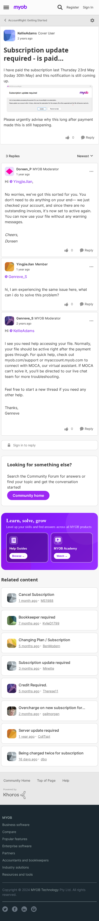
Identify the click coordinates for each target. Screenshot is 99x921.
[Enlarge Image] (49, 98)
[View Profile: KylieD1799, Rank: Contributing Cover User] (11, 620)
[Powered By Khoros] (49, 794)
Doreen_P (24, 169)
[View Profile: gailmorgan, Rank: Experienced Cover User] (11, 711)
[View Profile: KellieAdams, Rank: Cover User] (9, 35)
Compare (9, 832)
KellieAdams (27, 33)
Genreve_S (18, 276)
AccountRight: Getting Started (27, 20)
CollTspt (44, 736)
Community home (28, 495)
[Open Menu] (92, 20)
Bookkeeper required (37, 617)
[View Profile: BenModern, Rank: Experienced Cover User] (11, 643)
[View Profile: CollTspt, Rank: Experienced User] (11, 733)
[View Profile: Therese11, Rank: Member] (11, 688)
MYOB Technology (45, 890)
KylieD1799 (51, 623)
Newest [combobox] (85, 156)
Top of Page (46, 780)
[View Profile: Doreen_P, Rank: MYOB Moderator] (9, 171)
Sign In (88, 7)
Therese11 (50, 691)
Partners (8, 853)
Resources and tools (17, 874)
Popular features (14, 839)
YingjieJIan (22, 181)
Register (73, 7)
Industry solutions (15, 867)
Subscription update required (44, 662)
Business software (15, 825)
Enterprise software (17, 846)
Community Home (16, 780)
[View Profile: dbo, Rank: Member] (11, 756)
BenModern (51, 646)
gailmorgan (51, 714)
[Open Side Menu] (6, 7)
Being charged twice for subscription (51, 753)
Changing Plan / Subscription (44, 640)
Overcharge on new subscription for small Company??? (50, 707)
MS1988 (47, 600)
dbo (44, 759)
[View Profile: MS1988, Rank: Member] (11, 597)
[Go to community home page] (20, 7)
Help (65, 780)
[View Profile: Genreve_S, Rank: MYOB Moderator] (9, 320)
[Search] (60, 7)
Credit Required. (33, 685)
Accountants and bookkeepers (25, 860)
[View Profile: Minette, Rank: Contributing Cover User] (11, 666)
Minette (48, 668)
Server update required (39, 730)
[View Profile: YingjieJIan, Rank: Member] (9, 266)
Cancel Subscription (36, 594)
